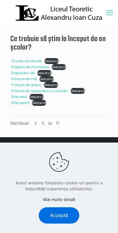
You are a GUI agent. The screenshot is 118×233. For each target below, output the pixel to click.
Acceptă (59, 215)
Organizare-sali (23, 73)
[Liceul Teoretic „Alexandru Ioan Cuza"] (59, 12)
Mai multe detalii (59, 199)
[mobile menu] (109, 12)
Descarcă (51, 61)
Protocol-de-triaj (24, 79)
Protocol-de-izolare (26, 85)
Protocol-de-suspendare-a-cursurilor (39, 91)
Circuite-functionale (26, 61)
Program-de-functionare (30, 67)
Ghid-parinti (20, 103)
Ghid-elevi (19, 97)
